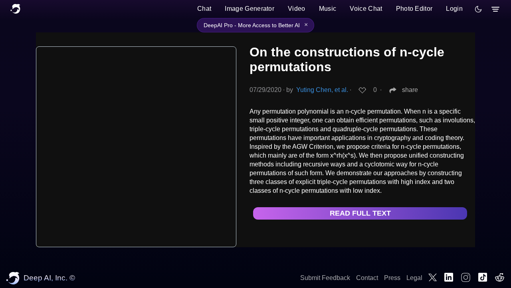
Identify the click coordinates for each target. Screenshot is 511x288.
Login (454, 8)
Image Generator (249, 8)
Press (392, 277)
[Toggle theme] (478, 9)
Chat (204, 8)
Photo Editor (414, 8)
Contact (367, 277)
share (410, 89)
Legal (414, 277)
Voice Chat (366, 8)
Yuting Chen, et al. (322, 89)
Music (328, 8)
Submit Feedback (325, 277)
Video (296, 8)
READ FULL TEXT (360, 213)
